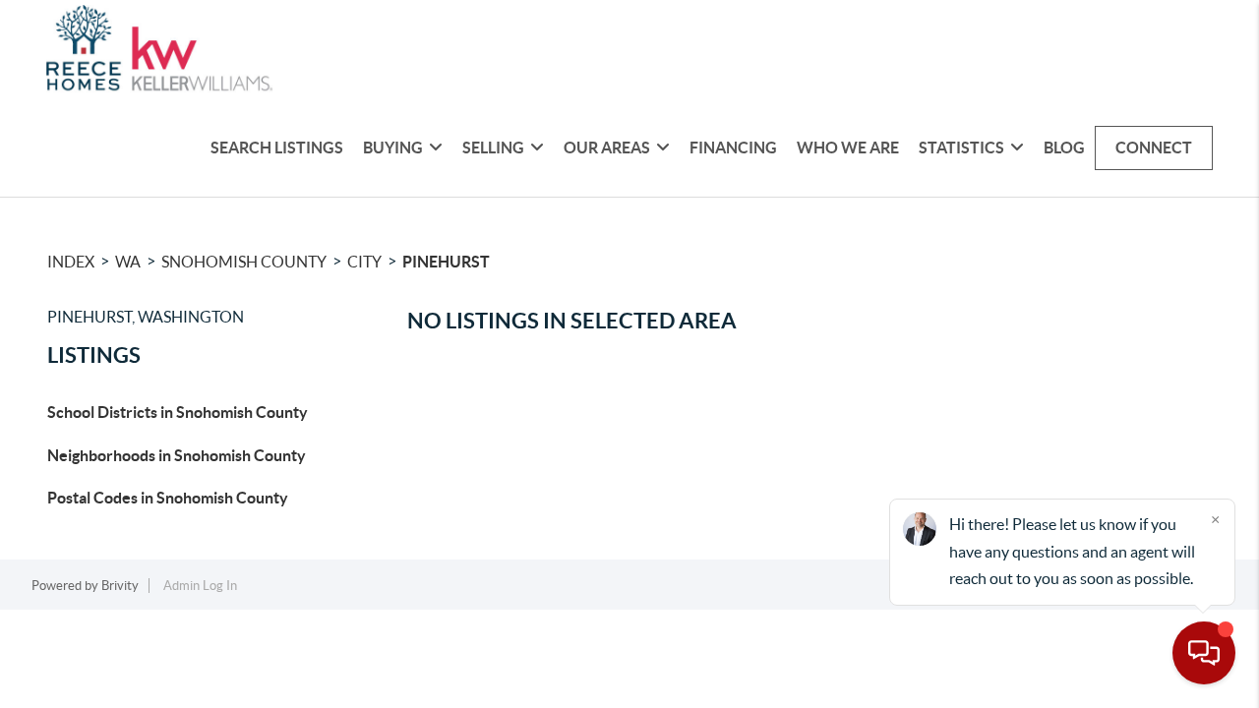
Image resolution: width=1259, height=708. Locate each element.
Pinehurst (446, 261)
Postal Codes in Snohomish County (167, 497)
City (364, 261)
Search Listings (276, 147)
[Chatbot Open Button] (1203, 652)
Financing (733, 147)
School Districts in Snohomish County (177, 412)
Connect (1153, 147)
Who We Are (848, 147)
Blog (1064, 147)
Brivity (120, 585)
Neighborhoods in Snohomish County (176, 455)
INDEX (70, 261)
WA (128, 261)
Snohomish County (244, 261)
